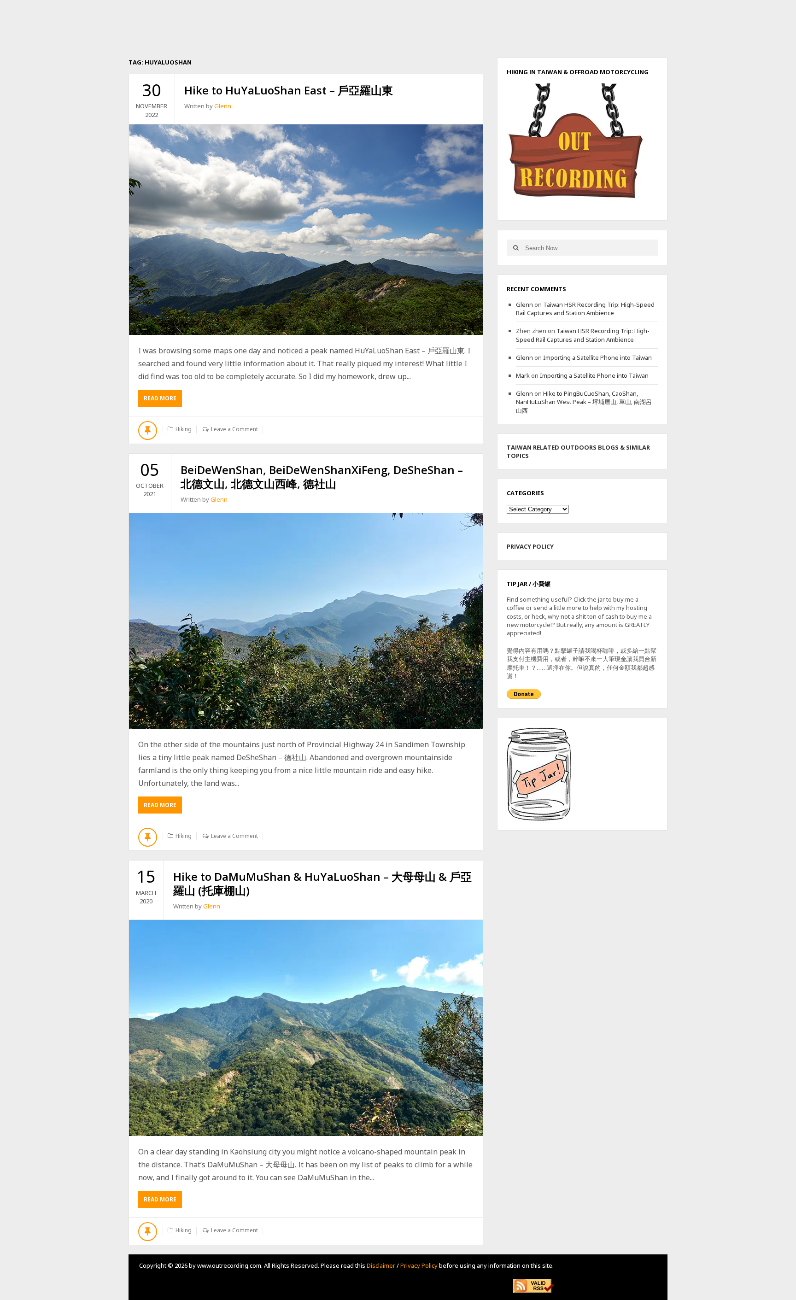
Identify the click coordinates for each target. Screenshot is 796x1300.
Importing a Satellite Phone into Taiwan (597, 357)
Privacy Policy (419, 1265)
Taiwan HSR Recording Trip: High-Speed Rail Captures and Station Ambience (585, 308)
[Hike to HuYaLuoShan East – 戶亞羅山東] (306, 229)
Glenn (222, 106)
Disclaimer (381, 1265)
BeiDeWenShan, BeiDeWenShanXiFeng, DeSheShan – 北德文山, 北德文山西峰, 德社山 (322, 476)
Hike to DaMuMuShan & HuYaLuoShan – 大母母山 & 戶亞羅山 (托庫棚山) (322, 883)
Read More (163, 400)
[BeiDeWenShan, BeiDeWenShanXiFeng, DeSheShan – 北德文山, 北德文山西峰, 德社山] (306, 621)
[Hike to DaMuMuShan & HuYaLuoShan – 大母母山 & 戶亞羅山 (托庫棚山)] (306, 1028)
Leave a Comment (234, 429)
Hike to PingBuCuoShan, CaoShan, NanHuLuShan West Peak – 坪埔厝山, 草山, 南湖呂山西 (584, 401)
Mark (523, 375)
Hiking (184, 429)
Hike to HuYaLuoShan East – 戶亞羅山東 (288, 90)
